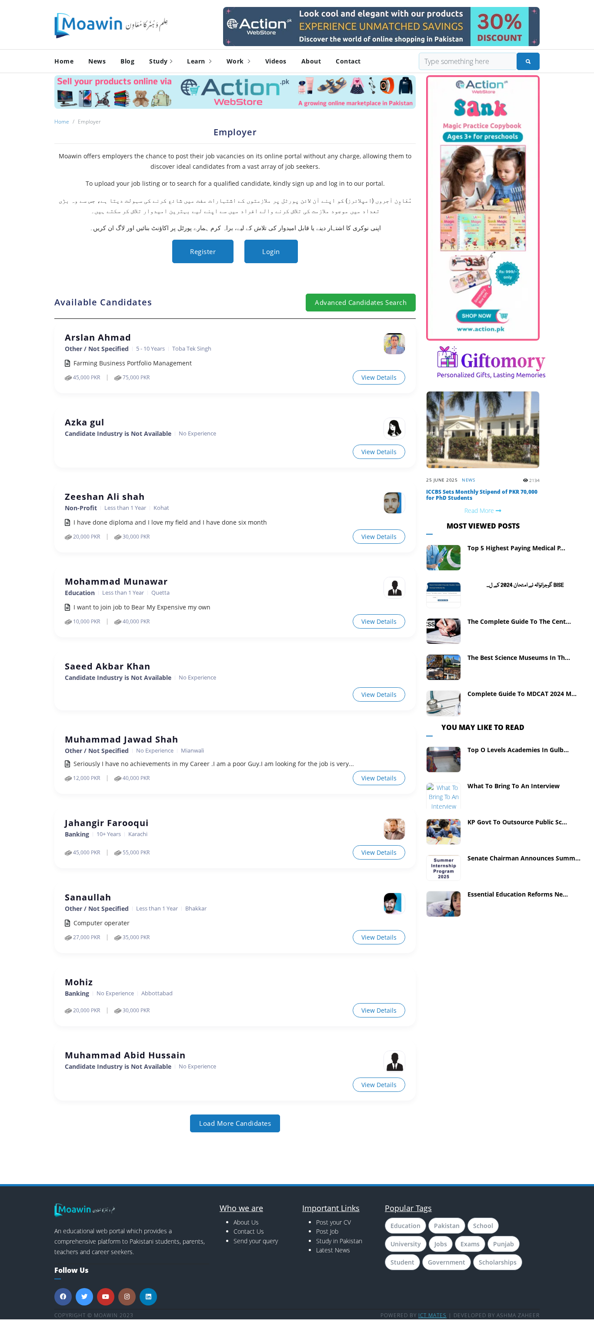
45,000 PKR (86, 377)
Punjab (503, 1244)
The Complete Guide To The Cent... (519, 621)
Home (63, 61)
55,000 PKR (135, 852)
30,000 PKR (135, 536)
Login (271, 251)
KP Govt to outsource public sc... (517, 822)
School (483, 1226)
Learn (197, 61)
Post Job (327, 1231)
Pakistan (447, 1226)
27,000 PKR (86, 937)
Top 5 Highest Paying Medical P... (516, 548)
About (311, 61)
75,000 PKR (135, 377)
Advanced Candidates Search (361, 302)
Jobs (440, 1244)
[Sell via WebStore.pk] (235, 91)
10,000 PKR (86, 621)
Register (203, 251)
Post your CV (333, 1222)
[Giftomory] (491, 361)
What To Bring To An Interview (513, 786)
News (97, 61)
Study (158, 61)
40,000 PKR (135, 621)
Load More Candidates (235, 1123)
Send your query (256, 1241)
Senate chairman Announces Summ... (524, 858)
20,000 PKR (86, 536)
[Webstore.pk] (381, 25)
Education (405, 1226)
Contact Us (249, 1231)
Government (446, 1262)
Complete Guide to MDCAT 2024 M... (522, 693)
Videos (276, 61)
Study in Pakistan (339, 1241)
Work (236, 61)
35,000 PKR (135, 937)
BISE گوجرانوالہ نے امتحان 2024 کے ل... (525, 585)
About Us (246, 1222)
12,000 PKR (86, 778)
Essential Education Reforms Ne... (517, 894)
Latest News (333, 1250)
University (405, 1244)
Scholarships (498, 1262)
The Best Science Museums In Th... (518, 657)
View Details (379, 377)
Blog (127, 61)
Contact (348, 61)
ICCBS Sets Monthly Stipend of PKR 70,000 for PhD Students (481, 495)
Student (402, 1262)
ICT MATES (432, 1315)
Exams (470, 1244)
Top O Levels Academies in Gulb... (518, 750)
